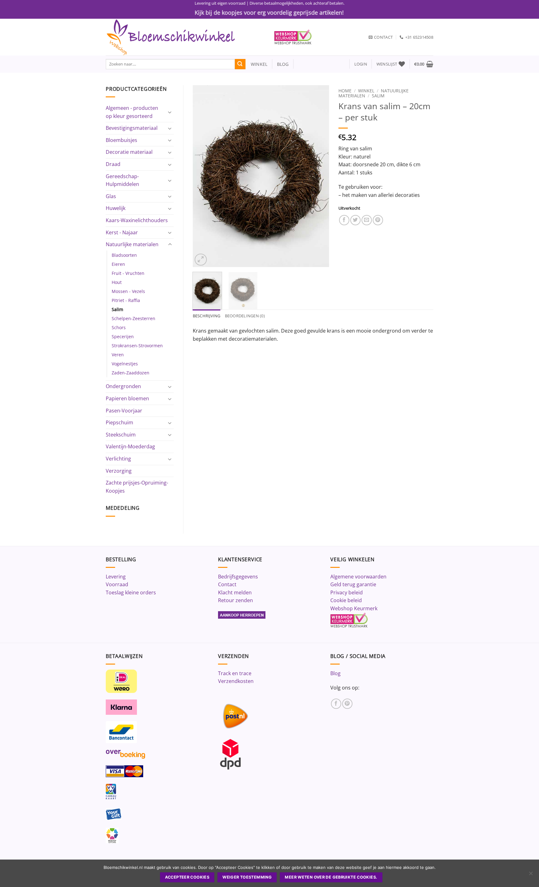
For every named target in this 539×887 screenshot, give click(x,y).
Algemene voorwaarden (358, 576)
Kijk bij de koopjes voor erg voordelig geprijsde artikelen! (269, 12)
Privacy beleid (346, 592)
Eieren (118, 264)
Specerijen (123, 336)
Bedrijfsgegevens (238, 576)
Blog (335, 673)
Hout (117, 282)
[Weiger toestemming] (530, 875)
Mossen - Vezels (128, 291)
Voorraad (117, 584)
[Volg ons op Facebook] (336, 704)
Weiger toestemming (247, 877)
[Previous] (203, 176)
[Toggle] (170, 112)
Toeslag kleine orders (131, 592)
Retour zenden (235, 600)
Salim (117, 309)
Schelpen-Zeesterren (133, 318)
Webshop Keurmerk (353, 608)
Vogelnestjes (125, 364)
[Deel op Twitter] (355, 220)
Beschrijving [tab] (207, 316)
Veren (118, 355)
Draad (113, 164)
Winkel (366, 91)
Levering (116, 576)
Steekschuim (121, 434)
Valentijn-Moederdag (130, 446)
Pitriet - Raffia (126, 300)
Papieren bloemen (127, 398)
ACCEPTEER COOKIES (187, 877)
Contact (227, 584)
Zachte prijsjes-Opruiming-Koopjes (137, 486)
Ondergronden (123, 386)
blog (283, 64)
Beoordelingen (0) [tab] (245, 316)
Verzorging (119, 470)
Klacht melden (235, 592)
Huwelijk (115, 208)
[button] (360, 64)
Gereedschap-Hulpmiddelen (122, 180)
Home (345, 91)
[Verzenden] (240, 64)
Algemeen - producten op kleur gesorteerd (132, 112)
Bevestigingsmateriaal (132, 127)
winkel (256, 64)
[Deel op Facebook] (344, 220)
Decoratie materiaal (129, 152)
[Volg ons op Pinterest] (347, 704)
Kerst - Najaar (122, 232)
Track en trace (234, 673)
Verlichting (118, 458)
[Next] (318, 176)
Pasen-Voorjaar (124, 410)
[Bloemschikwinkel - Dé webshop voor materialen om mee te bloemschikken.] (185, 37)
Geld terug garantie (353, 584)
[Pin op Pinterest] (378, 220)
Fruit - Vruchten (128, 273)
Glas (111, 196)
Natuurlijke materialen (132, 244)
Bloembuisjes (121, 140)
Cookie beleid (346, 600)
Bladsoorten (124, 255)
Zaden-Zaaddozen (130, 373)
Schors (119, 327)
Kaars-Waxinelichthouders (137, 220)
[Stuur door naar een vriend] (367, 220)
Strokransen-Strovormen (137, 345)
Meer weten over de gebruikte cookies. (331, 877)
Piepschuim (119, 422)
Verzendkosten (236, 681)
